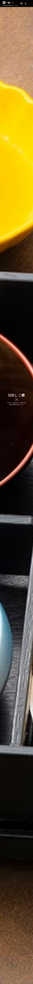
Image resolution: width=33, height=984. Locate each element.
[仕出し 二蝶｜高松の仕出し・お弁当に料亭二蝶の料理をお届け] (10, 2)
